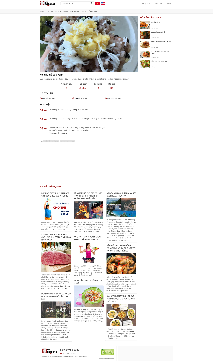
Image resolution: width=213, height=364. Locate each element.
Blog (169, 3)
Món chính (64, 11)
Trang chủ (145, 3)
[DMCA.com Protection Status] (107, 354)
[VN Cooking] (49, 3)
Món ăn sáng (75, 11)
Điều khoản (102, 359)
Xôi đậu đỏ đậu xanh (89, 11)
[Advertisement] (88, 164)
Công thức (158, 3)
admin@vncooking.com (70, 353)
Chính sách (110, 359)
